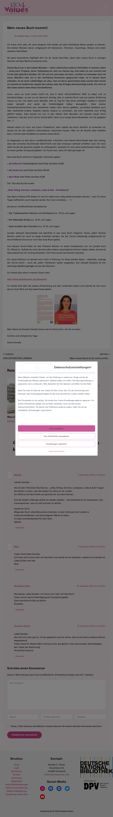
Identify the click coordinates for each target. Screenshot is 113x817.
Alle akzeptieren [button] (57, 428)
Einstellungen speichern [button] (56, 444)
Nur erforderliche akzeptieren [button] (56, 436)
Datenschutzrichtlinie (56, 451)
